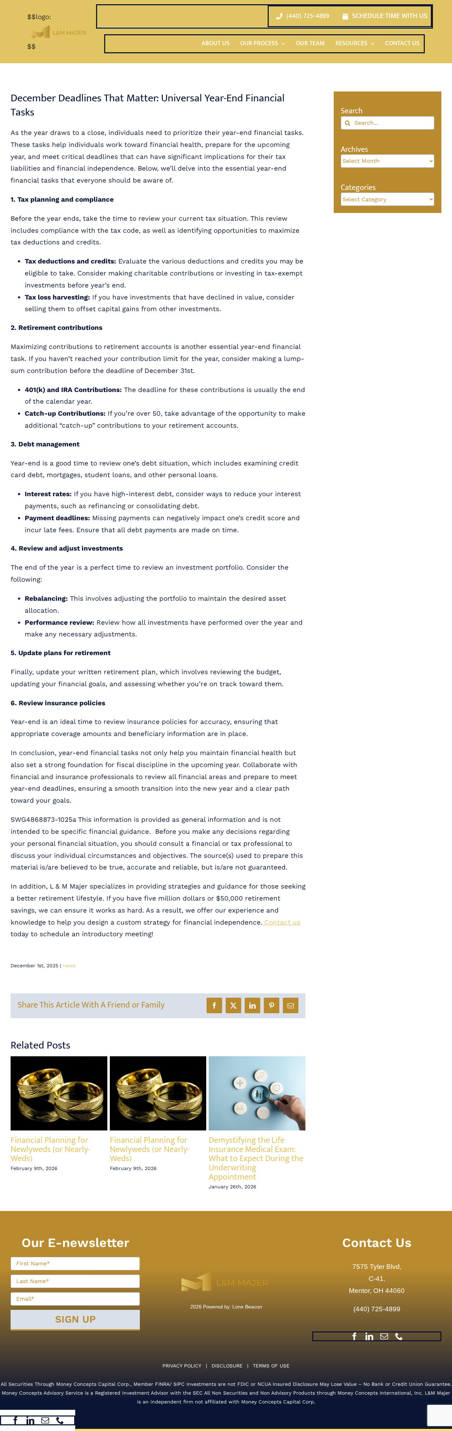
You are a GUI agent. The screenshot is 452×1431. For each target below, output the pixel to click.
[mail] (45, 1420)
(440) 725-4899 (376, 1309)
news (69, 965)
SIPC (179, 1384)
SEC (198, 1393)
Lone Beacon (246, 1307)
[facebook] (15, 1420)
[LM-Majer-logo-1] (226, 1266)
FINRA (162, 1384)
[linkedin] (30, 1420)
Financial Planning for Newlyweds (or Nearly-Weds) (50, 1149)
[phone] (60, 1420)
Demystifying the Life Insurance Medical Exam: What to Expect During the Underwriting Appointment (256, 1158)
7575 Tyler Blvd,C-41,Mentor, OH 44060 (377, 1278)
